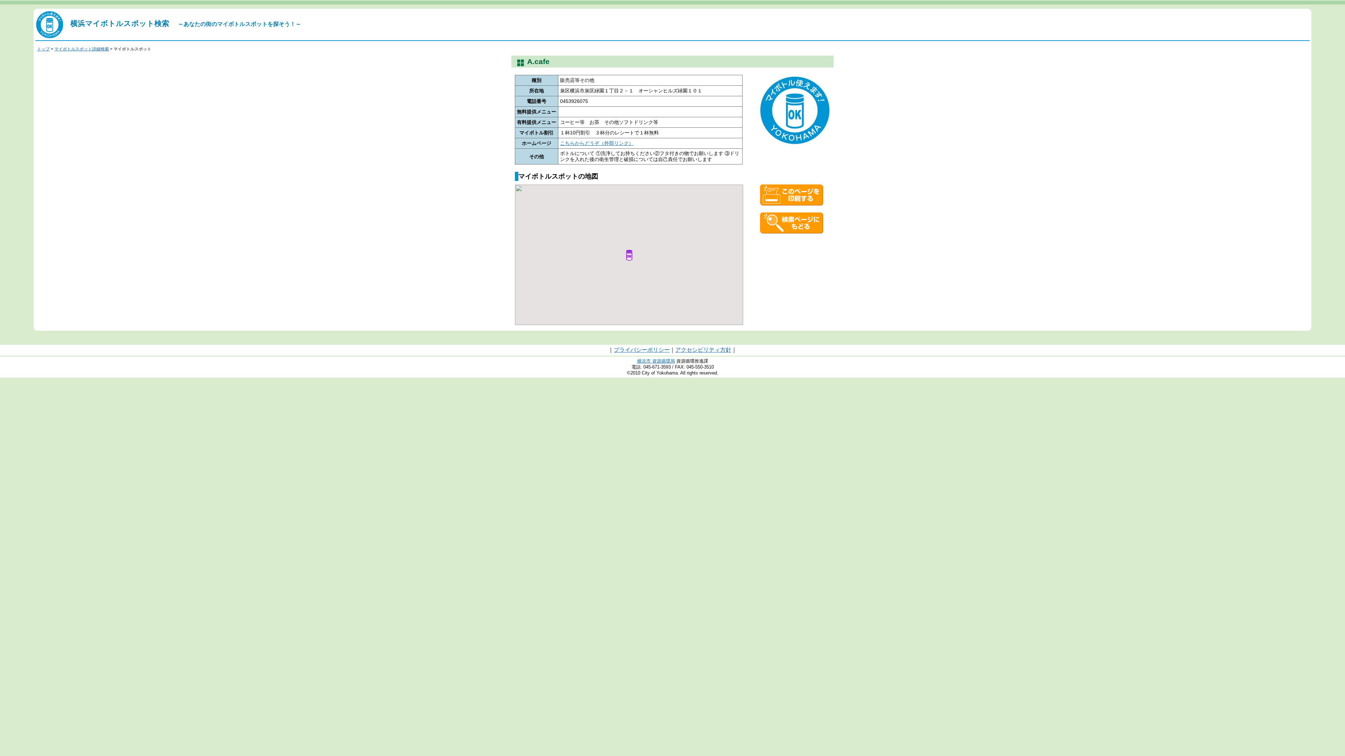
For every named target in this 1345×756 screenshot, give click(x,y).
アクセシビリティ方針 (703, 350)
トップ (43, 49)
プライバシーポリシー (642, 350)
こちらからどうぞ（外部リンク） (597, 143)
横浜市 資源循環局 (656, 361)
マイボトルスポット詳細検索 (81, 49)
